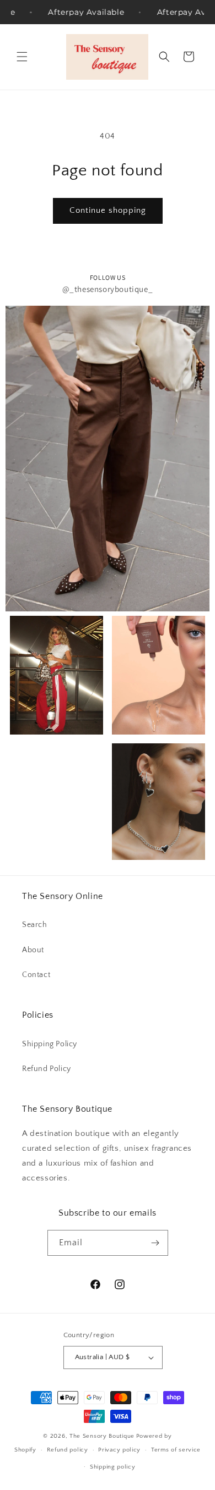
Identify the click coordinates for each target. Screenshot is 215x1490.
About (33, 950)
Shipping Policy (49, 1044)
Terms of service (176, 1450)
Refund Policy (46, 1068)
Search (34, 924)
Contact (36, 974)
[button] (22, 57)
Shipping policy (113, 1467)
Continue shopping (107, 210)
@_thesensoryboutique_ (107, 289)
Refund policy (67, 1450)
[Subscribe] (155, 1243)
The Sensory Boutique (102, 1436)
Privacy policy (119, 1450)
